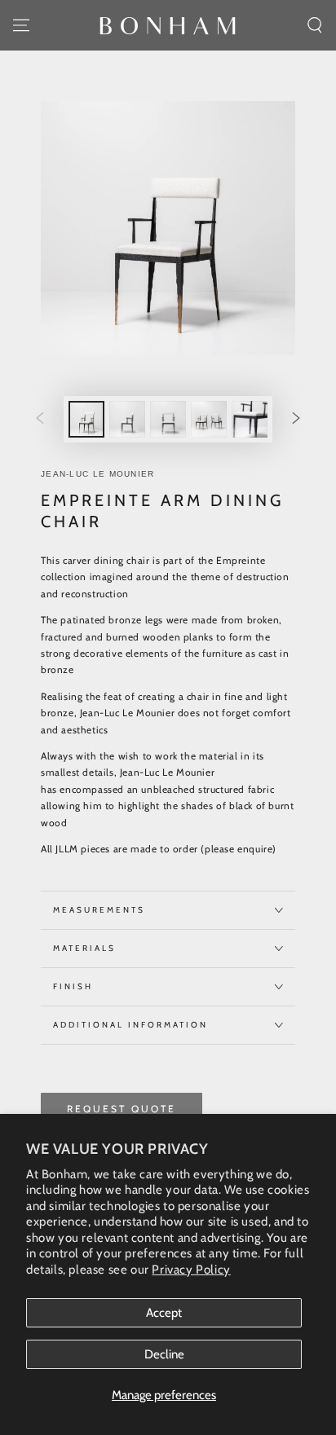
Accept (164, 1312)
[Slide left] (40, 420)
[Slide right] (296, 420)
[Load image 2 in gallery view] (127, 419)
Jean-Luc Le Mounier (98, 473)
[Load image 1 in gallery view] (86, 419)
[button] (315, 25)
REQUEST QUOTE (121, 1109)
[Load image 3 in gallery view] (168, 419)
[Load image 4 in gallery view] (209, 419)
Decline (164, 1354)
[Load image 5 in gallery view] (249, 419)
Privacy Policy (191, 1269)
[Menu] (21, 25)
